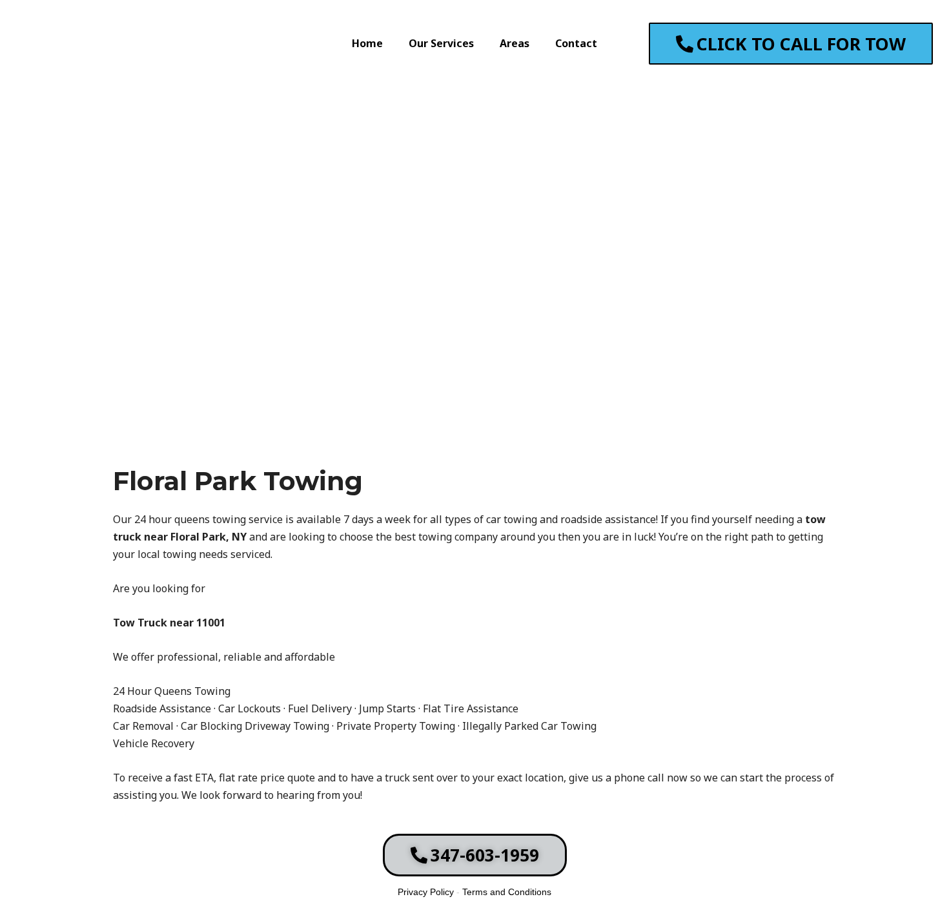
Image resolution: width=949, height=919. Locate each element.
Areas (514, 43)
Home (367, 43)
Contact (576, 43)
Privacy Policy (426, 892)
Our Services (441, 43)
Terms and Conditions (506, 892)
